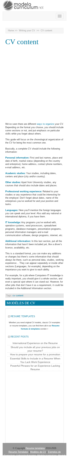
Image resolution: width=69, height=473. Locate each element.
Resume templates (35, 448)
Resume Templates (18, 452)
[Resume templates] (23, 5)
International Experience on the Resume (35, 343)
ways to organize (45, 124)
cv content (18, 295)
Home (11, 30)
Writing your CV (27, 30)
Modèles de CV (38, 452)
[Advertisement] (34, 82)
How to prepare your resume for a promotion (35, 354)
